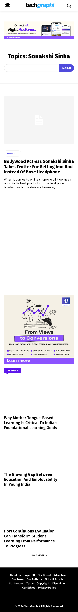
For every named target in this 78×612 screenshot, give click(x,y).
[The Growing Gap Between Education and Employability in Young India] (39, 456)
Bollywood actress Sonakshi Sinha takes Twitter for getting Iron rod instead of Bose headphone (39, 167)
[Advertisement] (39, 240)
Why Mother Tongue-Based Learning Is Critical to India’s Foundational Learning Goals (30, 422)
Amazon (12, 153)
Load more (37, 555)
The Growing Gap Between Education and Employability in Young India (30, 479)
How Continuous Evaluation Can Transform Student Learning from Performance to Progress (29, 538)
